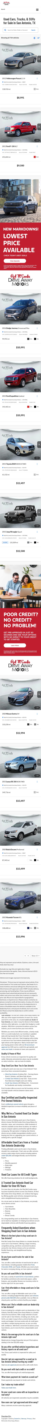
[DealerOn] (6, 1416)
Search (33, 30)
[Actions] (37, 78)
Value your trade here (8, 1388)
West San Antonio (11, 1074)
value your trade (6, 1049)
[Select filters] (34, 37)
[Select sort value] (37, 38)
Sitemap (23, 1418)
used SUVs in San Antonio (25, 1277)
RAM (10, 1267)
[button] (39, 59)
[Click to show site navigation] (37, 10)
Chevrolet (4, 1267)
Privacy (29, 1418)
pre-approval (12, 1365)
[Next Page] (28, 955)
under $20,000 (6, 1155)
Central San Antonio (12, 1078)
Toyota (18, 1267)
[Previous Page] (25, 955)
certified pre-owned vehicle (14, 1104)
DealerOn (17, 1418)
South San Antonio (11, 1083)
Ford (32, 1265)
